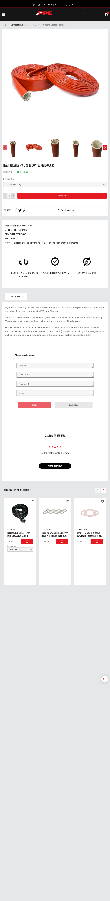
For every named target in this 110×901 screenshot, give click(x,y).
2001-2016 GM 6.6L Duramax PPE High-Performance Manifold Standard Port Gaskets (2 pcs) (55, 536)
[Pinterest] (24, 210)
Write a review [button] (55, 466)
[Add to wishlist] (33, 501)
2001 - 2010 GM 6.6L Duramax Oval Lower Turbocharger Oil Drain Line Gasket (89, 536)
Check (34, 405)
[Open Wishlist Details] (84, 14)
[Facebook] (16, 210)
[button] (104, 679)
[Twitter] (20, 210)
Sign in (49, 5)
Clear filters (73, 405)
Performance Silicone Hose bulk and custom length (18, 534)
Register (58, 5)
